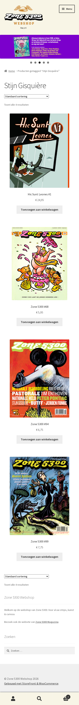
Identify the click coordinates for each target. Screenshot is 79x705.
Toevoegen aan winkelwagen (39, 209)
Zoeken (39, 698)
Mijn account (13, 698)
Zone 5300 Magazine (46, 622)
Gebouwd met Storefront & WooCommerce (31, 683)
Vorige (4, 45)
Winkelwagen (61, 695)
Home (11, 71)
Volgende (74, 45)
